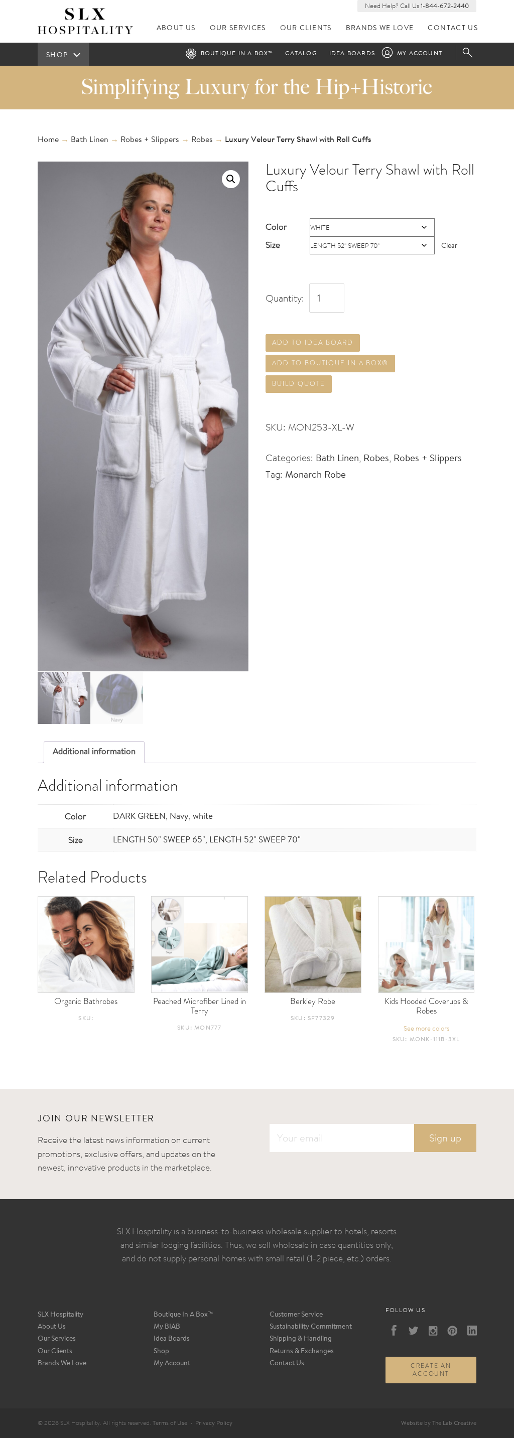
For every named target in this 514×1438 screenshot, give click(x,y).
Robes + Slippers (149, 140)
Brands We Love (380, 28)
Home (48, 140)
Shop (161, 1351)
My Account (419, 54)
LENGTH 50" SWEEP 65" (159, 840)
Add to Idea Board (312, 342)
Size (273, 244)
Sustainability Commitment (311, 1327)
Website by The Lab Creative (438, 1423)
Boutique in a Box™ (237, 54)
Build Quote (298, 383)
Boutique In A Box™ (183, 1315)
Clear (449, 246)
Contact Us (453, 28)
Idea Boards (352, 54)
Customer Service (296, 1315)
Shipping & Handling (301, 1339)
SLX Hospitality (60, 1315)
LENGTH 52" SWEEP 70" (255, 840)
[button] (231, 179)
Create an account (431, 1369)
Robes (202, 140)
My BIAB (167, 1327)
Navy (179, 816)
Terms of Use (170, 1423)
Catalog (301, 54)
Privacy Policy (213, 1423)
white (203, 816)
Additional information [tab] (94, 752)
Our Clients (306, 28)
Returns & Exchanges (302, 1351)
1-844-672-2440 (445, 6)
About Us (176, 28)
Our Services (238, 28)
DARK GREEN (139, 816)
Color (276, 226)
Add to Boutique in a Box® (330, 363)
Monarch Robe (315, 475)
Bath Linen (89, 140)
